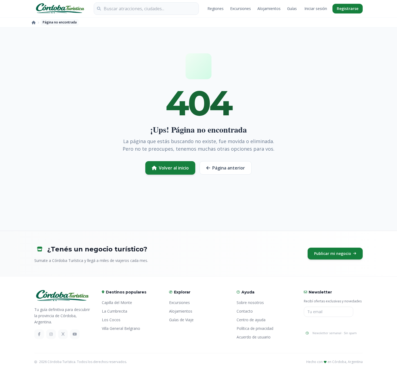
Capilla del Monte (117, 302)
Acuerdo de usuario (254, 337)
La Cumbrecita (114, 311)
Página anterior (228, 168)
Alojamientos (269, 8)
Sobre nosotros (250, 302)
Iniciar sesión (315, 8)
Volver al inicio (174, 168)
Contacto (245, 311)
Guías (292, 8)
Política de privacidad (255, 328)
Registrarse (347, 8)
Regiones (215, 8)
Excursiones (240, 8)
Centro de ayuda (251, 319)
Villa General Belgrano (121, 328)
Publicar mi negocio (332, 253)
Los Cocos (111, 319)
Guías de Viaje (181, 319)
